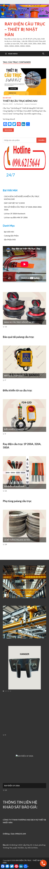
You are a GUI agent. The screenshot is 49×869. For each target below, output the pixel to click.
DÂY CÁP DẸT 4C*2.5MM (14, 203)
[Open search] (43, 53)
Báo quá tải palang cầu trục (18, 336)
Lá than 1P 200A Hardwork (14, 213)
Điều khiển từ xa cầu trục (17, 390)
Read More (7, 129)
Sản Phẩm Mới (10, 239)
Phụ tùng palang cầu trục (17, 501)
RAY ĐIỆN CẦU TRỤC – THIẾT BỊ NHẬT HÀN (25, 29)
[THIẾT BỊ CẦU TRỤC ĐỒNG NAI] (24, 81)
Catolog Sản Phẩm (11, 236)
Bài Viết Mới (7, 98)
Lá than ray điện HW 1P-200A (16, 217)
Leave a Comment (31, 104)
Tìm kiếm (41, 140)
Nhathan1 (19, 104)
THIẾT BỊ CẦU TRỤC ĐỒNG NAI (20, 100)
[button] (3, 691)
